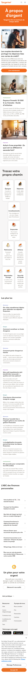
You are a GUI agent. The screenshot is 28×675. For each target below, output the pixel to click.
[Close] (26, 637)
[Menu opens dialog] (25, 3)
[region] (14, 655)
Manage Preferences (14, 665)
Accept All (14, 670)
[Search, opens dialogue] (21, 3)
